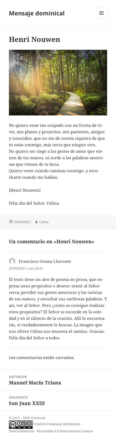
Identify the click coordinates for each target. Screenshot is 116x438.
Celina (44, 222)
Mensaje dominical (37, 13)
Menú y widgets (101, 18)
